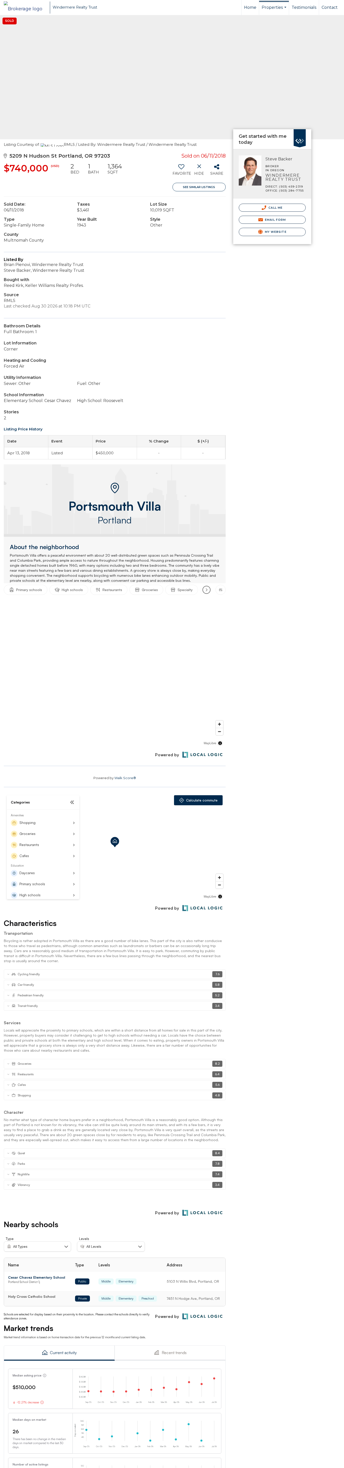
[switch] (181, 171)
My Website (275, 232)
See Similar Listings (199, 187)
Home (250, 7)
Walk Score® (125, 778)
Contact (330, 7)
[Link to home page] (25, 7)
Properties (275, 10)
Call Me (275, 207)
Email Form (275, 219)
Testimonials (304, 7)
